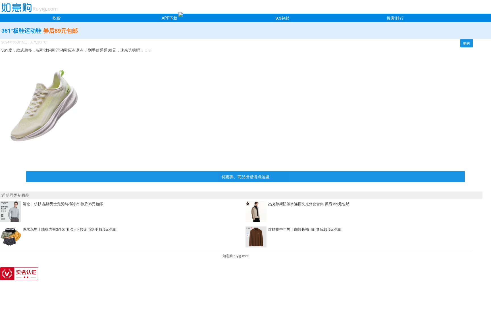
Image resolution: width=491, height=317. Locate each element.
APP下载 (169, 18)
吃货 (57, 18)
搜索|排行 (395, 18)
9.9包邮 (282, 18)
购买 (466, 43)
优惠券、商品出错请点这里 (245, 176)
